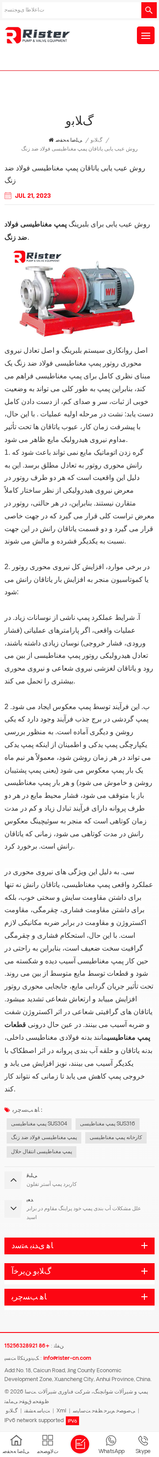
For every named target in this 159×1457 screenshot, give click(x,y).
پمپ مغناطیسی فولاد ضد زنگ (44, 1137)
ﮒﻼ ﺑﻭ (96, 140)
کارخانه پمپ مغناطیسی (116, 1137)
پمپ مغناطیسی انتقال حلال (41, 1152)
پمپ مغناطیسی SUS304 (39, 1124)
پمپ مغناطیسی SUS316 (107, 1124)
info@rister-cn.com (67, 1358)
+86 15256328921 (26, 1346)
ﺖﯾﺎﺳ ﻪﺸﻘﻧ (37, 1411)
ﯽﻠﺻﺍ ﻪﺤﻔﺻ (69, 140)
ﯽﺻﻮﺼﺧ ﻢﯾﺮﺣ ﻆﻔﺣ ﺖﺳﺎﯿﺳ (104, 1411)
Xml (61, 1411)
